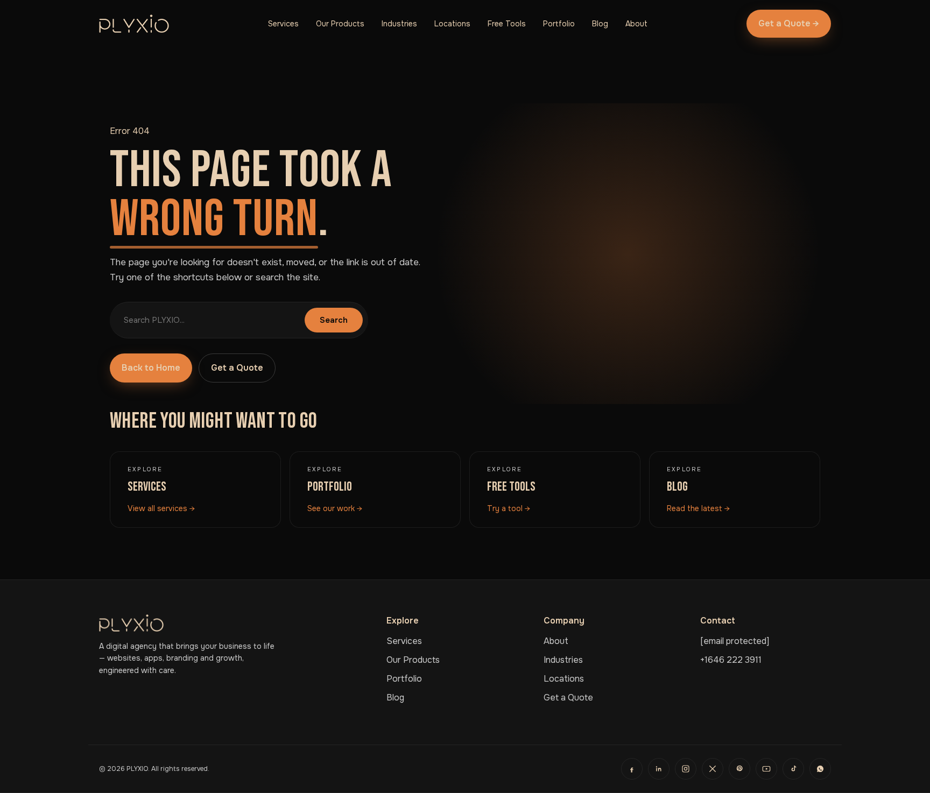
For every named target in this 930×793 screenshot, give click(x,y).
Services (283, 24)
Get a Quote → (788, 23)
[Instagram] (685, 769)
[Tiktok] (793, 769)
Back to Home (151, 367)
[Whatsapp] (820, 769)
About (636, 24)
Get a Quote (237, 367)
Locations (452, 24)
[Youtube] (766, 769)
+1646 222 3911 (731, 659)
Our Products (340, 24)
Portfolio (559, 24)
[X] (712, 769)
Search (334, 320)
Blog (600, 24)
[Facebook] (632, 769)
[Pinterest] (739, 769)
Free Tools (507, 24)
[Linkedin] (659, 769)
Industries (399, 24)
